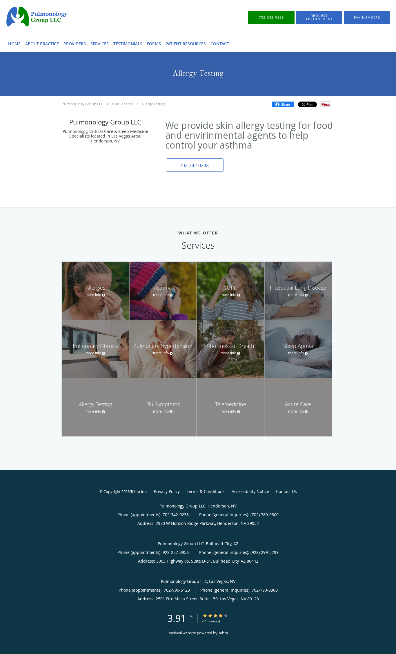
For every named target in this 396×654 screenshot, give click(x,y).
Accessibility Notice (250, 491)
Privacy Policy (167, 491)
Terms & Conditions (206, 491)
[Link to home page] (28, 17)
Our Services (122, 103)
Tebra (223, 632)
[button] (319, 17)
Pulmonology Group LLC (82, 103)
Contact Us (286, 491)
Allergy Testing (153, 103)
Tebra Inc (138, 491)
